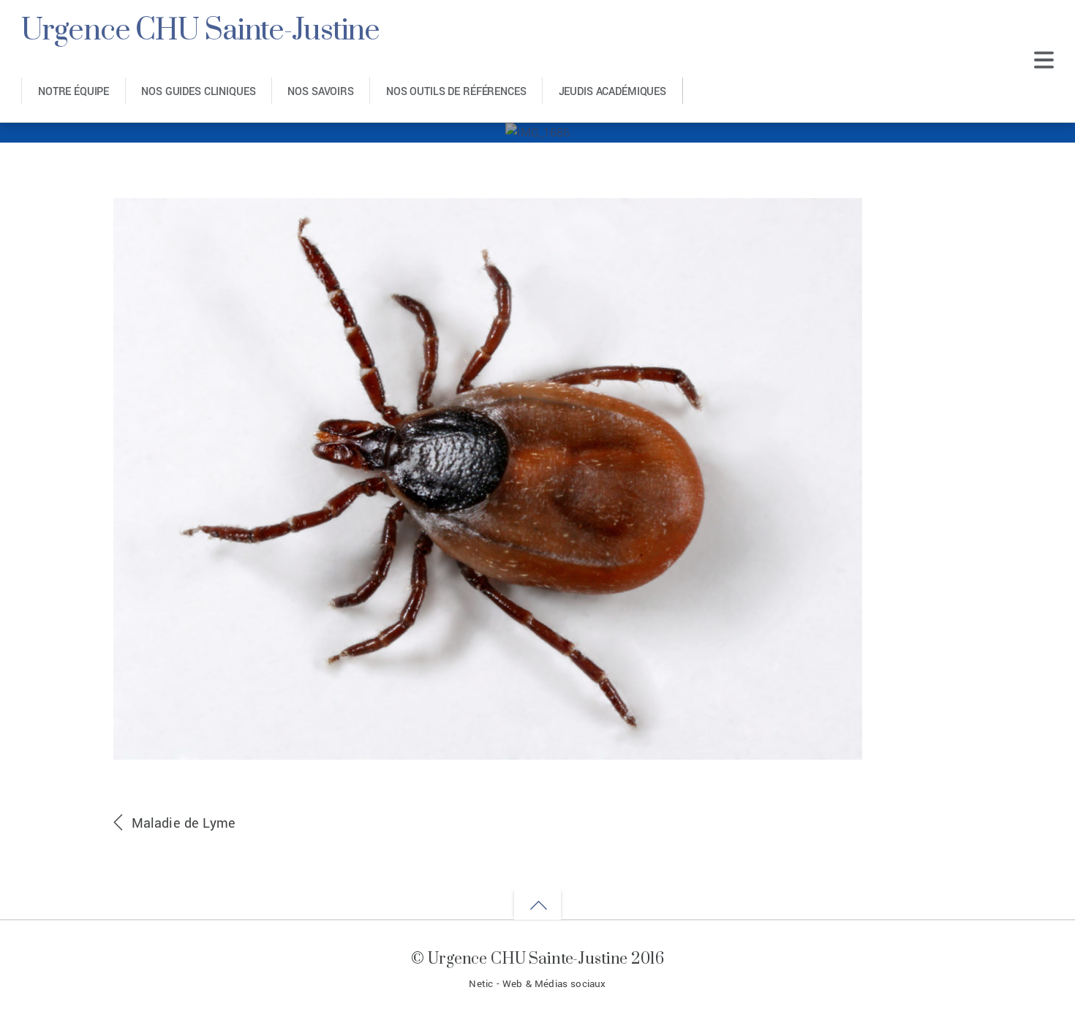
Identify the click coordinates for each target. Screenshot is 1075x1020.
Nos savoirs (320, 91)
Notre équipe (73, 91)
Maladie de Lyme (184, 823)
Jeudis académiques (612, 91)
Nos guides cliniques (198, 91)
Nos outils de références (456, 91)
